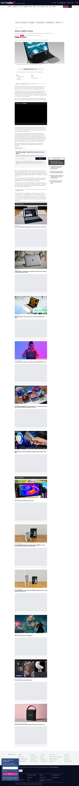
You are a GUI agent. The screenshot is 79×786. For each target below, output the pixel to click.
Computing (14, 6)
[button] (76, 2)
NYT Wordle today (49, 22)
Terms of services (28, 161)
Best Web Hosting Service (23, 758)
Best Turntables (52, 754)
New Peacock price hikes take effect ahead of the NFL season (57, 172)
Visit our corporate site (54, 767)
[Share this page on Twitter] (17, 37)
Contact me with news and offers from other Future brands (10, 771)
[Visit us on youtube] (61, 2)
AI (18, 6)
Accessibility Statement (19, 779)
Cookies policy (29, 777)
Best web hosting (40, 22)
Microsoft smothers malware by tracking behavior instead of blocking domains (57, 176)
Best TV (42, 756)
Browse (54, 6)
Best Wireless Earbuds (53, 758)
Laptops (21, 27)
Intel (37, 173)
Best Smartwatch (44, 761)
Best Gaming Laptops (34, 756)
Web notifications (55, 777)
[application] (31, 114)
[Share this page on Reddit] (18, 37)
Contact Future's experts (31, 775)
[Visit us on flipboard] (62, 2)
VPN (38, 6)
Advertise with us (43, 777)
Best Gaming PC (33, 758)
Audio (35, 6)
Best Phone (43, 754)
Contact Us (41, 775)
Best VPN (58, 22)
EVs (50, 6)
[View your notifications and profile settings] (72, 3)
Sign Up (10, 774)
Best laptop (32, 22)
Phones (9, 6)
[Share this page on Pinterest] (20, 37)
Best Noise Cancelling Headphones (55, 756)
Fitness (30, 6)
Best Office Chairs (52, 761)
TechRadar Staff (28, 35)
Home (47, 6)
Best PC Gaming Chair (34, 761)
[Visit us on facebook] (57, 2)
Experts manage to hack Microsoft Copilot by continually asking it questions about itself (57, 162)
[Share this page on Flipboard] (22, 37)
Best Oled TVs (43, 758)
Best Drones (66, 758)
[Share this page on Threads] (24, 37)
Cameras (42, 6)
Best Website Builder (22, 761)
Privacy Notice (18, 162)
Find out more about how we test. (31, 84)
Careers (28, 779)
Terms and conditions (56, 775)
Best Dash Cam (67, 756)
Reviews (22, 35)
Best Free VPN (20, 756)
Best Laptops (32, 754)
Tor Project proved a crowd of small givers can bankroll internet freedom (57, 167)
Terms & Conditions (9, 778)
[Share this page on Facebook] (15, 37)
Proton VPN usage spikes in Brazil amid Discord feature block (56, 182)
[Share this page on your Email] (25, 37)
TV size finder (24, 22)
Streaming (26, 6)
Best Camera (66, 754)
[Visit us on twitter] (59, 2)
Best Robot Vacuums (68, 761)
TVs (21, 6)
